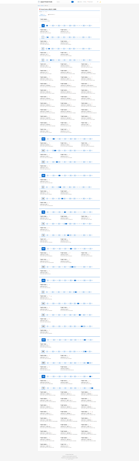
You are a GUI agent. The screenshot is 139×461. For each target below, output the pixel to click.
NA (70, 25)
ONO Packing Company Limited (72, 457)
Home (39, 5)
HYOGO (42, 5)
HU (77, 25)
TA (64, 25)
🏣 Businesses (51, 14)
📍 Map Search (90, 1)
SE (62, 25)
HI (75, 37)
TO (67, 25)
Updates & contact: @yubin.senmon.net (69, 456)
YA (89, 25)
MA (83, 25)
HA (74, 25)
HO (81, 25)
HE (79, 25)
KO (56, 25)
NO (71, 37)
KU (54, 25)
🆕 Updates (80, 1)
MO (87, 25)
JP (97, 1)
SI (60, 25)
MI (85, 25)
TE (66, 25)
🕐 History (84, 1)
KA (52, 25)
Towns (42, 14)
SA (58, 25)
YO (91, 25)
